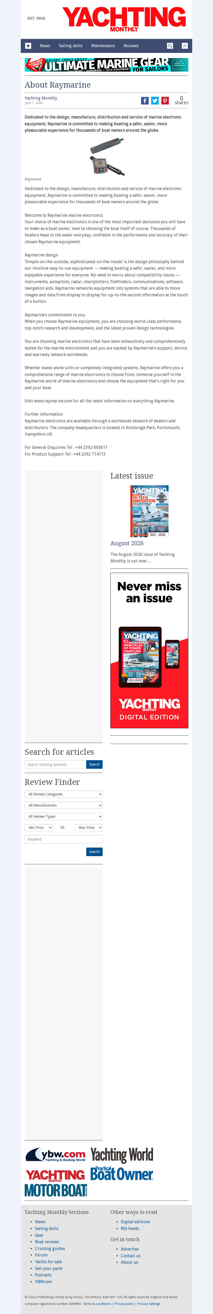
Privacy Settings (149, 1304)
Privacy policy (124, 1304)
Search (94, 764)
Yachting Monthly (41, 98)
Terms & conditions (97, 1304)
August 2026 (127, 543)
